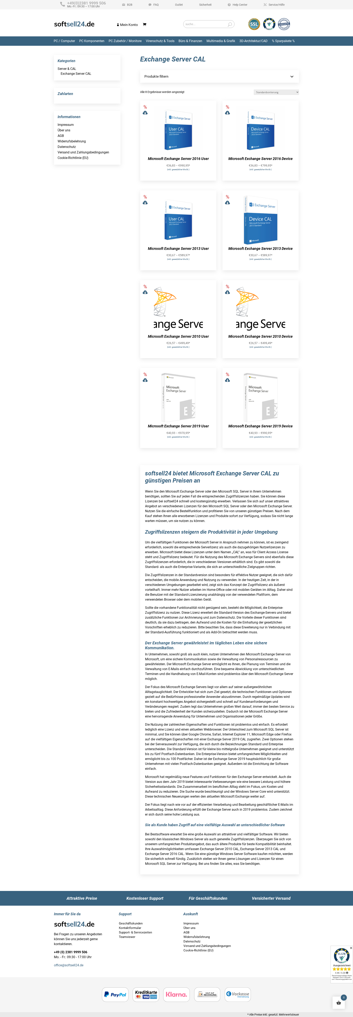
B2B (129, 4)
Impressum (66, 125)
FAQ (156, 4)
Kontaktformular (130, 927)
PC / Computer (64, 41)
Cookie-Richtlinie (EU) (73, 158)
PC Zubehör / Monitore (125, 41)
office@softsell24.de (68, 965)
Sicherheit (205, 4)
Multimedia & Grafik (221, 41)
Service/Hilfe (277, 4)
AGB (61, 136)
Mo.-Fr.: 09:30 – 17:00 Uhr (86, 5)
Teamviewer (127, 936)
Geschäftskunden (131, 923)
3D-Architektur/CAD (253, 41)
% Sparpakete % (283, 41)
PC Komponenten (91, 41)
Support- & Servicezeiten (135, 932)
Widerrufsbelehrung (72, 141)
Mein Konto (129, 24)
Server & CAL (67, 69)
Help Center (240, 4)
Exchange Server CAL (76, 74)
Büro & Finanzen (190, 41)
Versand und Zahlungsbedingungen (83, 152)
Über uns (64, 130)
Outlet (179, 4)
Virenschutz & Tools (160, 41)
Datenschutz (67, 147)
